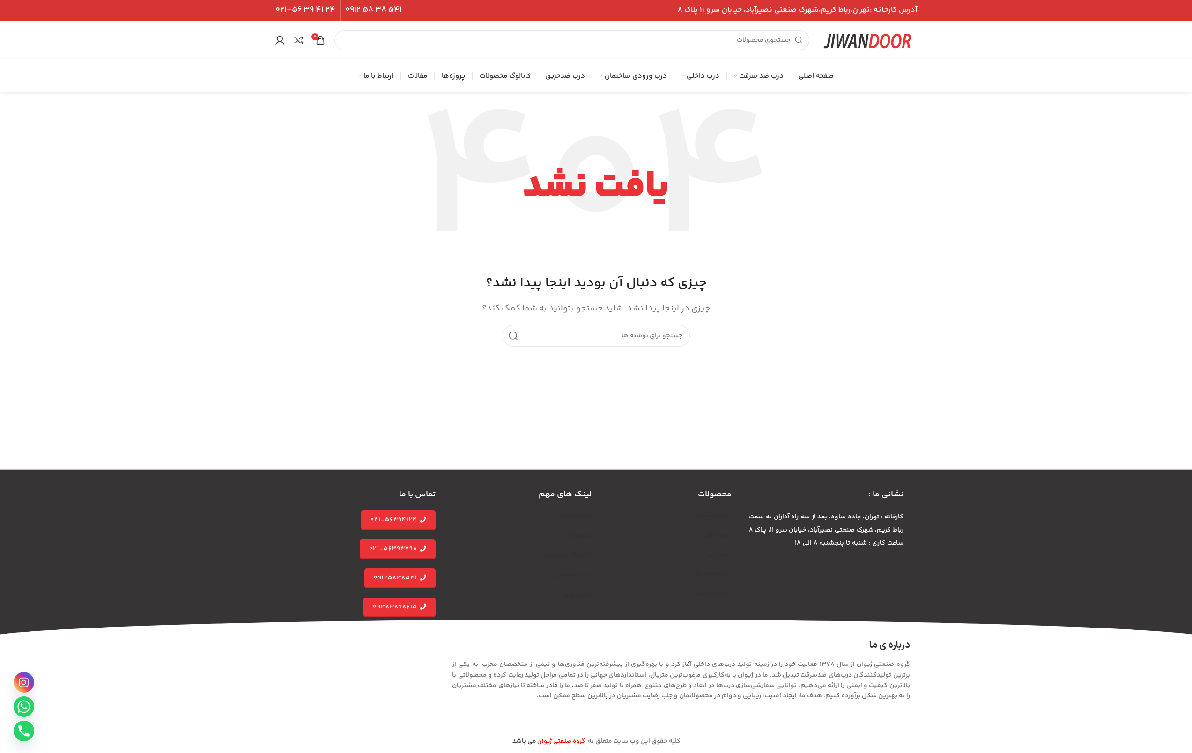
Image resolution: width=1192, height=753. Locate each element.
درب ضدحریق (714, 573)
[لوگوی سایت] (868, 40)
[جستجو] (513, 336)
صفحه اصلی (575, 515)
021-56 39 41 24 (305, 9)
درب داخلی (717, 535)
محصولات (578, 536)
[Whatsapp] (24, 706)
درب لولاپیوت (713, 593)
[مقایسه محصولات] (298, 40)
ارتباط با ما (577, 595)
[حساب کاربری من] (280, 40)
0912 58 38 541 (373, 9)
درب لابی (720, 554)
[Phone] (24, 731)
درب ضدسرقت (712, 515)
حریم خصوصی (572, 575)
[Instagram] (24, 682)
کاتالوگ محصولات (567, 555)
